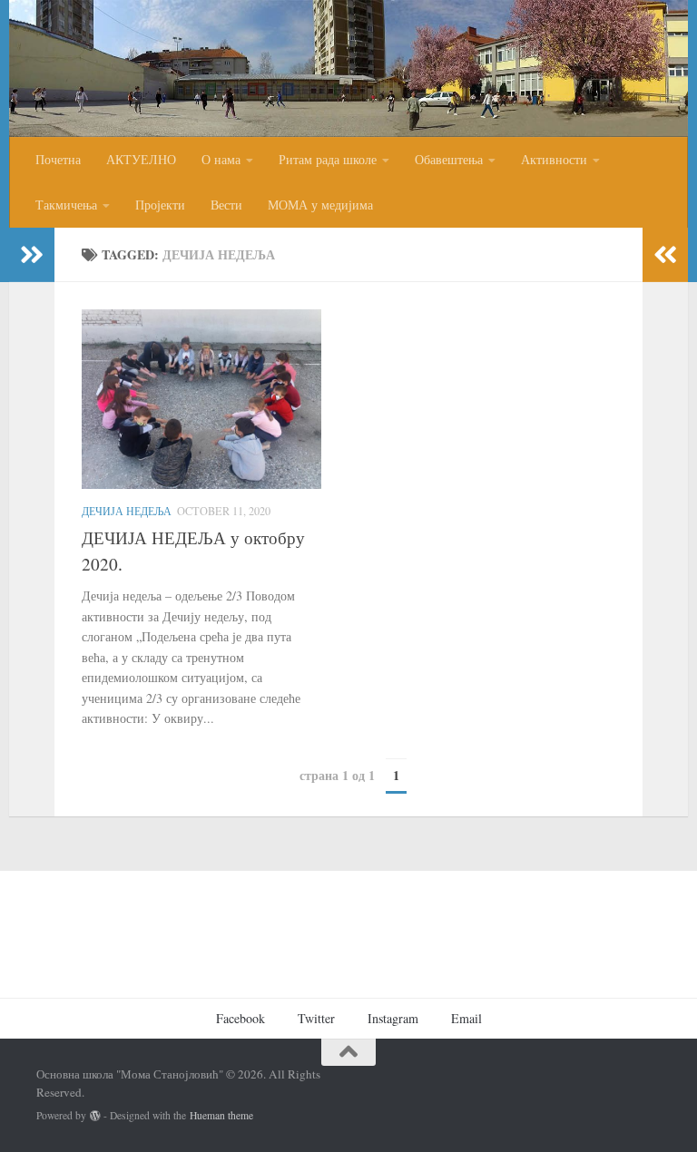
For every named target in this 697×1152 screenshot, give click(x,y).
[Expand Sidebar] (31, 255)
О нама (221, 159)
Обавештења (449, 159)
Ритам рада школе (328, 159)
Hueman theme (221, 1115)
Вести (226, 204)
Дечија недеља (127, 510)
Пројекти (160, 204)
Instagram (393, 1018)
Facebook (240, 1018)
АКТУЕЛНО (141, 159)
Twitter (316, 1018)
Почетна (58, 159)
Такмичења (66, 204)
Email (466, 1018)
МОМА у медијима (320, 204)
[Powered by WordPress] (95, 1115)
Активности (554, 159)
